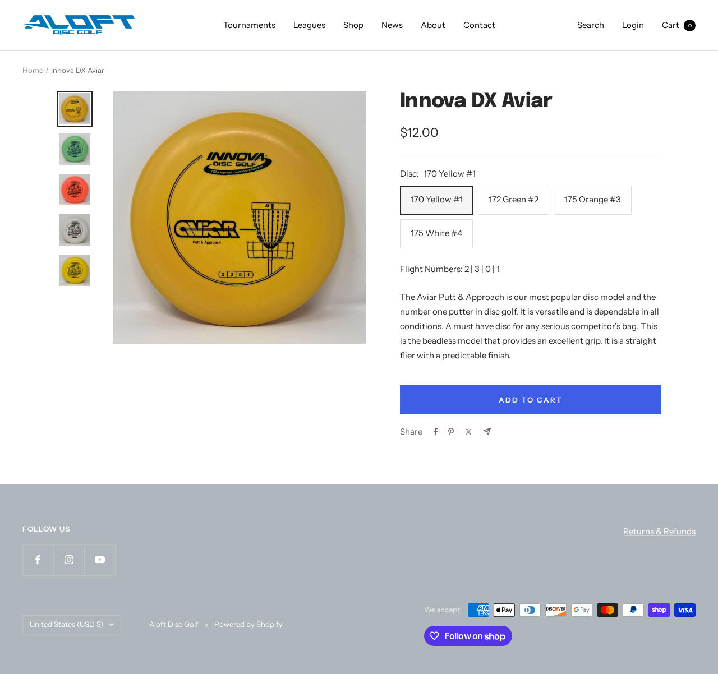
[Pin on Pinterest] (451, 432)
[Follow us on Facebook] (37, 559)
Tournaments (249, 25)
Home (32, 70)
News (392, 25)
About (433, 25)
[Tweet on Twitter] (468, 432)
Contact (479, 25)
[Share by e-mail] (487, 431)
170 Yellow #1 (437, 199)
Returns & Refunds (659, 531)
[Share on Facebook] (436, 432)
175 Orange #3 (592, 199)
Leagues (309, 25)
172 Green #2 (513, 199)
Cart (677, 25)
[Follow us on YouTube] (99, 559)
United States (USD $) (66, 624)
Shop (353, 25)
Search (590, 25)
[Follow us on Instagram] (68, 559)
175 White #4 (436, 233)
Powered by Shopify (248, 624)
